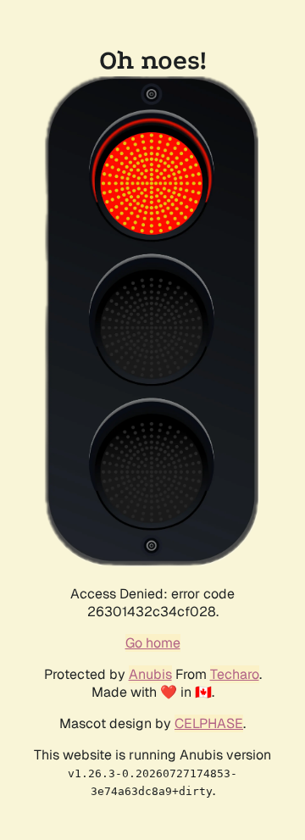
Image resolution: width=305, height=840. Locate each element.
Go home (152, 643)
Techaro (234, 674)
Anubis (150, 674)
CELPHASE (209, 723)
